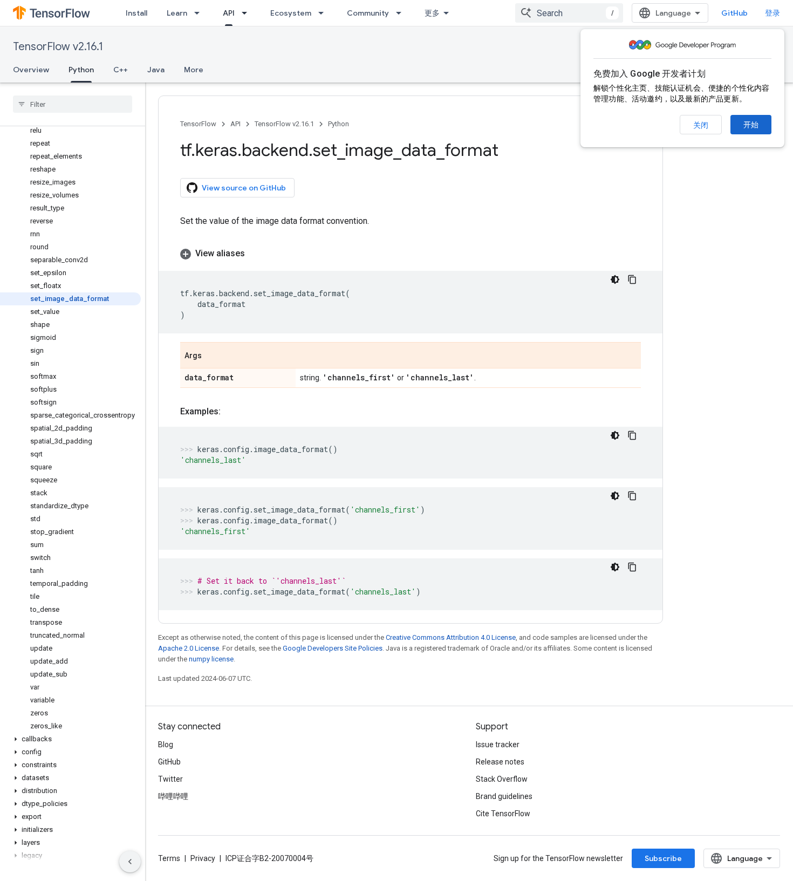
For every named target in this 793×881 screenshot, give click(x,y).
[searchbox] (72, 104)
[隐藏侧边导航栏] (130, 861)
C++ (120, 69)
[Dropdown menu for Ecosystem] (324, 13)
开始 (750, 124)
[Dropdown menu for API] (248, 13)
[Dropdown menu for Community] (402, 13)
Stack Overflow (502, 779)
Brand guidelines (504, 796)
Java (156, 69)
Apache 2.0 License (188, 648)
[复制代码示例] (632, 279)
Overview (31, 69)
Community (368, 13)
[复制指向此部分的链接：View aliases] (255, 253)
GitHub (734, 13)
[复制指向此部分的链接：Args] (212, 356)
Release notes (500, 761)
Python (81, 69)
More (193, 69)
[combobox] (569, 13)
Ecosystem (290, 13)
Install (136, 13)
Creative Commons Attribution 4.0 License (451, 637)
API (229, 13)
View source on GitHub (244, 188)
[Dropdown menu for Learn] (200, 13)
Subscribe (663, 858)
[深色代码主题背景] (615, 279)
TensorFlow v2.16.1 (58, 46)
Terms (169, 858)
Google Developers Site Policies (332, 648)
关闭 (700, 125)
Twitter (170, 779)
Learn (177, 13)
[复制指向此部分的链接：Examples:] (231, 411)
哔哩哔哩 (173, 796)
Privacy (202, 858)
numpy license (211, 659)
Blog (165, 744)
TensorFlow (198, 124)
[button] (70, 739)
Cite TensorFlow (503, 813)
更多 (432, 13)
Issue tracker (497, 744)
